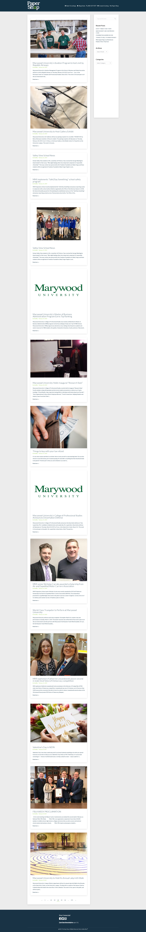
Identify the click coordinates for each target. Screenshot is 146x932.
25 (61, 900)
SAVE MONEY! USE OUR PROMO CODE (105, 32)
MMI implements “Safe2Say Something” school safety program (57, 180)
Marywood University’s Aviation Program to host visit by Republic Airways (58, 64)
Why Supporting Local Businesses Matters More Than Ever (104, 40)
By (35, 67)
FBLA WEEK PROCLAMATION (47, 811)
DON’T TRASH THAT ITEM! (103, 28)
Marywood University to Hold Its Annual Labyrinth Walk (58, 878)
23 (54, 900)
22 (51, 900)
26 (65, 900)
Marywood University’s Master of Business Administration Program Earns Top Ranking (52, 315)
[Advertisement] (106, 92)
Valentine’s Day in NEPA (44, 747)
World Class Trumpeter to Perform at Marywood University (55, 611)
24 (58, 900)
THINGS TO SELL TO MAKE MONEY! (106, 37)
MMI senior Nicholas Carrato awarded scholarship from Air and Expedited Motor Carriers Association (58, 585)
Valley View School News (44, 155)
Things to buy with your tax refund (48, 451)
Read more (35, 79)
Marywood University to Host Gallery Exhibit (53, 131)
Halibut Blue (85, 929)
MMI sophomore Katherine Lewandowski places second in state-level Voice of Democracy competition (58, 679)
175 (72, 900)
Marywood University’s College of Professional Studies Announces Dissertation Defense (57, 516)
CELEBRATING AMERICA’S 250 (104, 35)
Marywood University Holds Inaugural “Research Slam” (58, 382)
